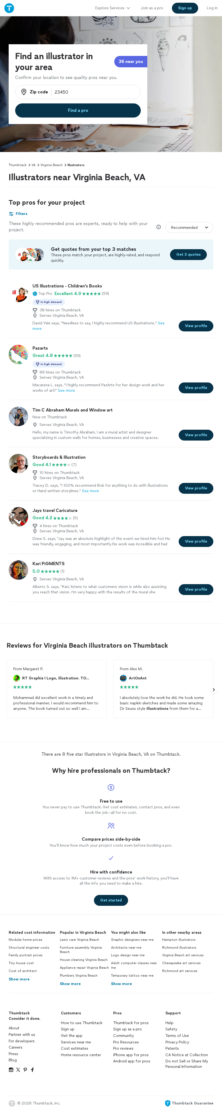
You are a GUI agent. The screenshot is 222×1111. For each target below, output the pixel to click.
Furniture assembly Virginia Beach (81, 950)
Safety (171, 1029)
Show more (19, 979)
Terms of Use (177, 1035)
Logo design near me (128, 955)
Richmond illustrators (179, 947)
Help (169, 1023)
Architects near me (126, 947)
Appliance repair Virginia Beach (84, 968)
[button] (42, 294)
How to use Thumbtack (81, 1023)
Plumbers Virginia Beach (78, 975)
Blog (13, 1060)
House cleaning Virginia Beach (83, 960)
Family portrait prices (26, 955)
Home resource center (81, 1055)
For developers (22, 1041)
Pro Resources (126, 1042)
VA (33, 165)
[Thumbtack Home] (9, 8)
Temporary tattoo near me (132, 975)
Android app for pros (131, 1061)
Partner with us (22, 1034)
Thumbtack (18, 165)
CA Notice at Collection (186, 1055)
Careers (15, 1047)
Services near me (76, 1042)
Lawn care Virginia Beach (79, 940)
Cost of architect (23, 971)
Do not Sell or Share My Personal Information (186, 1064)
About (14, 1028)
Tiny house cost (21, 963)
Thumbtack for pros (131, 1023)
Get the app (72, 1035)
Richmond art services (179, 971)
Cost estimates (74, 1048)
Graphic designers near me (132, 940)
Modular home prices (25, 940)
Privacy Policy (177, 1042)
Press (13, 1054)
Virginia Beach (51, 165)
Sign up (67, 1029)
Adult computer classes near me (134, 965)
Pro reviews (123, 1048)
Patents (172, 1048)
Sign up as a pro (127, 1029)
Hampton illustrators (178, 940)
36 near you (131, 61)
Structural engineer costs (29, 947)
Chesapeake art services (181, 963)
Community (123, 1035)
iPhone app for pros (131, 1055)
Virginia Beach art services (183, 955)
